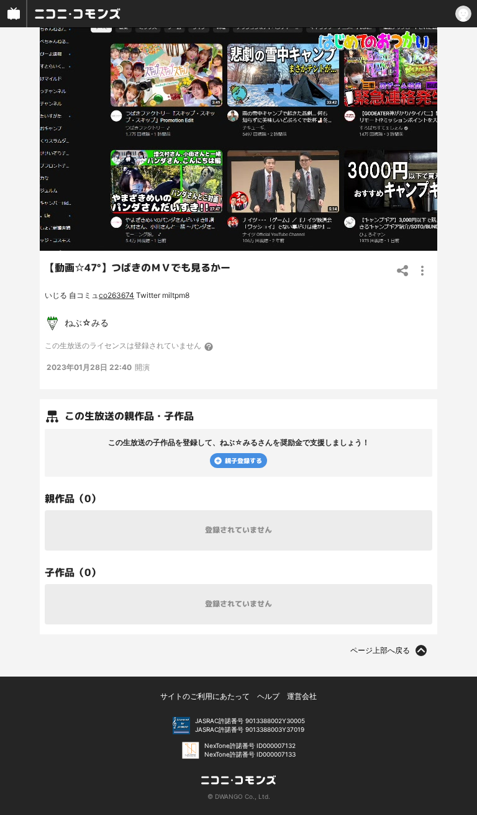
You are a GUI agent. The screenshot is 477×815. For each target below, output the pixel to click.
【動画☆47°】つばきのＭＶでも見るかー (137, 267)
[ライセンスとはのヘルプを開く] (209, 346)
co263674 (116, 295)
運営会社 (302, 696)
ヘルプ (268, 696)
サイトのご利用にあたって (205, 696)
